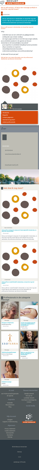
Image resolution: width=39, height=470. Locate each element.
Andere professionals (9, 122)
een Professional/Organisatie (10, 393)
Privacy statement (10, 428)
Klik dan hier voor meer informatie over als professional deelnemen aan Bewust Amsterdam (17, 58)
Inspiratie (10, 402)
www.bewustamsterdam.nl (13, 154)
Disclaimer (10, 435)
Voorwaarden (10, 433)
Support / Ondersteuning (10, 421)
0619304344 (9, 150)
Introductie (6, 112)
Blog (10, 407)
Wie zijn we (29, 395)
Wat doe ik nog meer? (9, 119)
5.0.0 (19, 457)
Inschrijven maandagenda (29, 400)
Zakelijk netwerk (29, 393)
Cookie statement (10, 430)
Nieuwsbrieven (10, 405)
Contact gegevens (8, 117)
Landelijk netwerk (29, 398)
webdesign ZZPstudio (20, 462)
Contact (29, 402)
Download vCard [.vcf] (11, 165)
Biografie (5, 115)
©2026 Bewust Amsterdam (19, 446)
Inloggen (10, 419)
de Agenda (10, 395)
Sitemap (10, 437)
